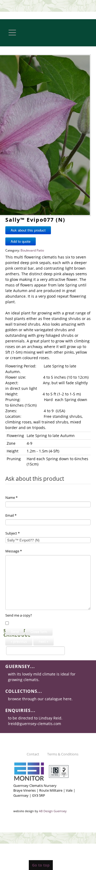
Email (11, 515)
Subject (12, 533)
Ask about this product (28, 230)
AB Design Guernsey (53, 811)
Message (13, 551)
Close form (38, 631)
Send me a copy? (18, 615)
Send (15, 631)
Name (11, 497)
